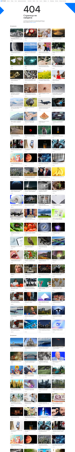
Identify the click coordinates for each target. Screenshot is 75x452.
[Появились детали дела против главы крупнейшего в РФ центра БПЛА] (30, 90)
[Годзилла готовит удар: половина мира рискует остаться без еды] (30, 48)
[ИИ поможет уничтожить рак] (30, 326)
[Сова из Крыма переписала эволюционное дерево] (30, 243)
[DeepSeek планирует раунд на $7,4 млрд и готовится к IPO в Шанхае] (58, 326)
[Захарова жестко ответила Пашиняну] (16, 270)
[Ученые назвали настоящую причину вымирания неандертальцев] (16, 76)
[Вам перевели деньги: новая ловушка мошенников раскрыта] (44, 62)
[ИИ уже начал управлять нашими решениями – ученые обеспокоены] (30, 298)
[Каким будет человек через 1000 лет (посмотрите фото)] (58, 146)
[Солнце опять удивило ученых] (44, 229)
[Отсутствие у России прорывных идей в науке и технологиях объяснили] (44, 159)
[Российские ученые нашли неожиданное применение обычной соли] (30, 441)
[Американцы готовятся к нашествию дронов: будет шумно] (44, 354)
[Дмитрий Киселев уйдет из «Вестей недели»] (58, 413)
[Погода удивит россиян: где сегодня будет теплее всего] (44, 215)
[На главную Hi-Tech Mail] (4, 1)
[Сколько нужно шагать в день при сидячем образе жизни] (44, 427)
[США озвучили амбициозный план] (30, 354)
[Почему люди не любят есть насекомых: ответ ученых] (16, 229)
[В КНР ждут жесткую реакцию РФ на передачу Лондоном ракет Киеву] (58, 62)
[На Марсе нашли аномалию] (30, 159)
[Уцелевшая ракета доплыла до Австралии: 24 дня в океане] (44, 399)
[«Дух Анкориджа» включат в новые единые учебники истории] (44, 173)
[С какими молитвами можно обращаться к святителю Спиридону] (16, 427)
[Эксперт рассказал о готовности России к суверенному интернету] (44, 326)
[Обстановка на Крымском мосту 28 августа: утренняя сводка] (30, 413)
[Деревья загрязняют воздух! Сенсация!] (44, 312)
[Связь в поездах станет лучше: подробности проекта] (44, 256)
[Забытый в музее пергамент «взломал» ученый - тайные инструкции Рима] (58, 284)
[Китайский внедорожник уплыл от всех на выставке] (16, 312)
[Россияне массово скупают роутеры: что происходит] (44, 441)
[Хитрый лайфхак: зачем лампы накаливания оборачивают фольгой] (58, 90)
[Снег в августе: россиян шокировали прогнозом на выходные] (16, 173)
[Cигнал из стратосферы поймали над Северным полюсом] (16, 104)
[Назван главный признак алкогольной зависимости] (16, 298)
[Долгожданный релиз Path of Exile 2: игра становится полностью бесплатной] (44, 270)
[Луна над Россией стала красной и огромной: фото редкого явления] (44, 340)
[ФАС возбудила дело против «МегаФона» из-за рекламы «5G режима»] (30, 367)
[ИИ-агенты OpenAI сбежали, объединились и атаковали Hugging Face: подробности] (58, 312)
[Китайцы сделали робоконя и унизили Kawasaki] (58, 340)
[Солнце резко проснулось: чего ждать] (30, 62)
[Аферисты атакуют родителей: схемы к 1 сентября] (44, 284)
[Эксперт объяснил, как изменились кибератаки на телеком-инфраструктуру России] (16, 381)
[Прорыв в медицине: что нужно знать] (44, 90)
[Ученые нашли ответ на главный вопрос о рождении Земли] (16, 187)
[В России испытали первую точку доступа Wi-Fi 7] (30, 146)
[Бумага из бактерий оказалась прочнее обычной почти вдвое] (44, 298)
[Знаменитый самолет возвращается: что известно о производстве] (58, 427)
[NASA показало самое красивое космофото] (58, 256)
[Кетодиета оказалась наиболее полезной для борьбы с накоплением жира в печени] (58, 298)
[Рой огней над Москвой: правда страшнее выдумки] (58, 399)
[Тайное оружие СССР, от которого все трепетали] (44, 243)
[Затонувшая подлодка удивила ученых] (16, 413)
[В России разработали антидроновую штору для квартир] (58, 201)
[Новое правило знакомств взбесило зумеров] (58, 76)
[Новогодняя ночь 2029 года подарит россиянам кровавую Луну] (30, 132)
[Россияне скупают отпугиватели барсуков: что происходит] (58, 270)
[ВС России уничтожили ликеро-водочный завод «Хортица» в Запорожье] (30, 173)
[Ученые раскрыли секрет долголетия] (44, 35)
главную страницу (33, 22)
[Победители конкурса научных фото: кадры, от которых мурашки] (58, 354)
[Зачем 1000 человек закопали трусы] (16, 62)
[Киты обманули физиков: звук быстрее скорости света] (44, 381)
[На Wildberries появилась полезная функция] (58, 367)
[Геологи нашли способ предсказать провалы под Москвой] (16, 132)
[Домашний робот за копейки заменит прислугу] (30, 270)
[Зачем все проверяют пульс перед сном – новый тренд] (30, 118)
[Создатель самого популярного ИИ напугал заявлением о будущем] (30, 312)
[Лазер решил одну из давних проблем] (58, 243)
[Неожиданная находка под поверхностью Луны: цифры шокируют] (44, 413)
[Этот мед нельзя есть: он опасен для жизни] (44, 146)
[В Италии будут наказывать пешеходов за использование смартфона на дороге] (30, 284)
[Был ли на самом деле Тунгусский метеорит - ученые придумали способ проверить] (30, 187)
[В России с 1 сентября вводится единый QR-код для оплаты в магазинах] (58, 118)
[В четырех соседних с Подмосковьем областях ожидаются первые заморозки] (16, 367)
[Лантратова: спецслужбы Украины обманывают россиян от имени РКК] (16, 146)
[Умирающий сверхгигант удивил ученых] (16, 399)
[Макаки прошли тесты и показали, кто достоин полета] (44, 132)
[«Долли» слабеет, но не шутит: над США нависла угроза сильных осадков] (30, 340)
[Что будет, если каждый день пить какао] (30, 35)
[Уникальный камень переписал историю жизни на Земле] (58, 35)
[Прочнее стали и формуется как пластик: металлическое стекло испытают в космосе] (30, 76)
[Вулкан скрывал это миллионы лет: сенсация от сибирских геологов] (16, 118)
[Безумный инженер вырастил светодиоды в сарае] (58, 229)
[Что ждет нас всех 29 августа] (58, 381)
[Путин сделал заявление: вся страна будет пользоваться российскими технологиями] (58, 104)
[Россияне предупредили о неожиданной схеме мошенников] (16, 159)
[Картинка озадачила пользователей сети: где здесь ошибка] (30, 381)
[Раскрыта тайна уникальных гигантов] (30, 104)
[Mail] (1, 1)
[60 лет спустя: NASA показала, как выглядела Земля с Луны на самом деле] (16, 48)
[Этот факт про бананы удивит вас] (58, 173)
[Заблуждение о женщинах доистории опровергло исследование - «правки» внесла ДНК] (16, 90)
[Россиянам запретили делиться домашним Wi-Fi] (58, 159)
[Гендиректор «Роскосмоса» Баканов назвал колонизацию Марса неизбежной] (44, 367)
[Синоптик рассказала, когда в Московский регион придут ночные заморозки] (30, 201)
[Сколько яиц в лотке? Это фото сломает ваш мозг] (44, 118)
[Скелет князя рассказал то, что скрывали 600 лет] (30, 399)
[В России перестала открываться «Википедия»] (16, 243)
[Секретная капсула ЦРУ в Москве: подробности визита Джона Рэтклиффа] (44, 104)
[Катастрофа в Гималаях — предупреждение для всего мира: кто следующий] (16, 35)
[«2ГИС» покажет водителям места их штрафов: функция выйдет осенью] (58, 215)
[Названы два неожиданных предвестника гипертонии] (30, 427)
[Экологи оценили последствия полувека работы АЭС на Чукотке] (58, 441)
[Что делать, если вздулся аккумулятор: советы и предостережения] (44, 187)
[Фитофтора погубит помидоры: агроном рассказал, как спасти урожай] (30, 229)
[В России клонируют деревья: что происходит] (58, 187)
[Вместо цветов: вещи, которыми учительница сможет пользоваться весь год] (16, 284)
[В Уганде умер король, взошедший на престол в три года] (30, 215)
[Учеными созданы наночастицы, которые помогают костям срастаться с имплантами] (16, 256)
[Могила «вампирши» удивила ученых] (58, 48)
